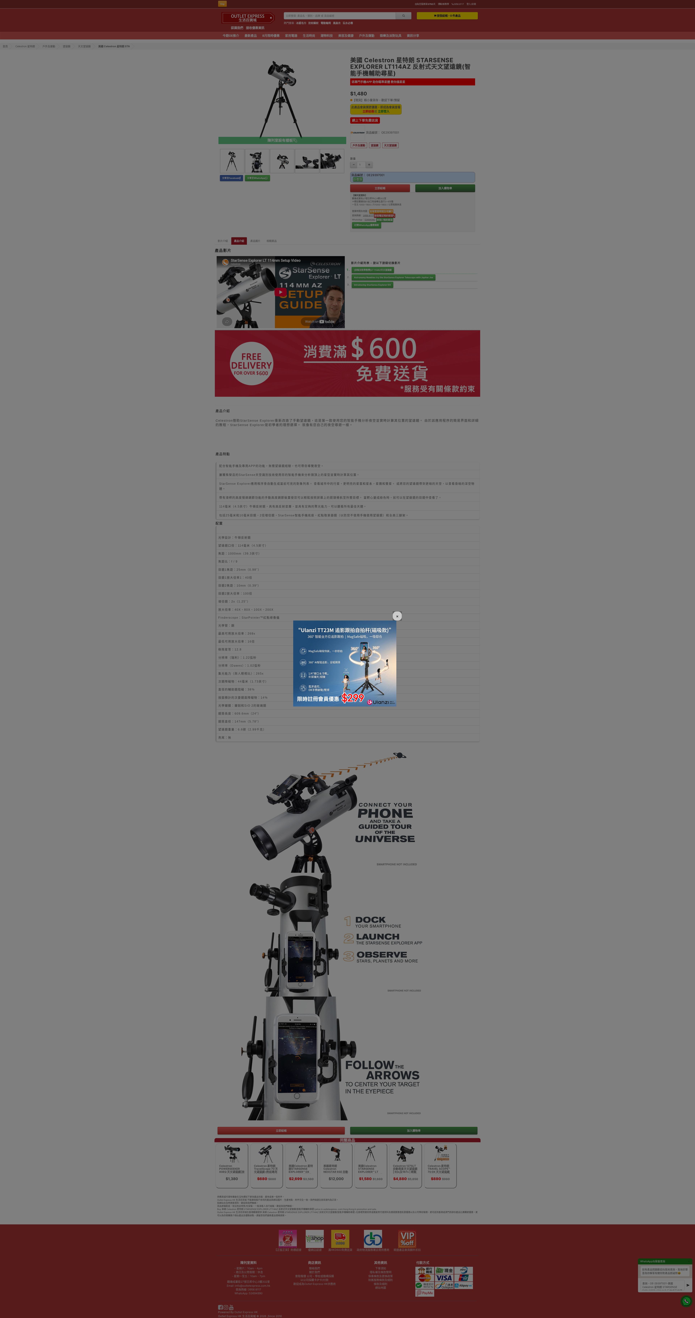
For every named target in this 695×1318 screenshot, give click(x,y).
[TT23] (344, 663)
